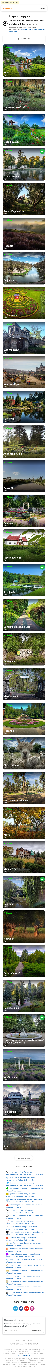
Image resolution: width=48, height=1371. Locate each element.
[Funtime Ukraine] (7, 8)
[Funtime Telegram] (16, 1308)
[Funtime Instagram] (32, 1308)
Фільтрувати (25, 39)
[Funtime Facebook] (21, 1308)
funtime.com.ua (24, 1355)
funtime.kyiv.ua (17, 1344)
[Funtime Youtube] (27, 1308)
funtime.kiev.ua (31, 1344)
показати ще (24, 1158)
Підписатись (36, 1331)
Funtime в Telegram (10, 2)
